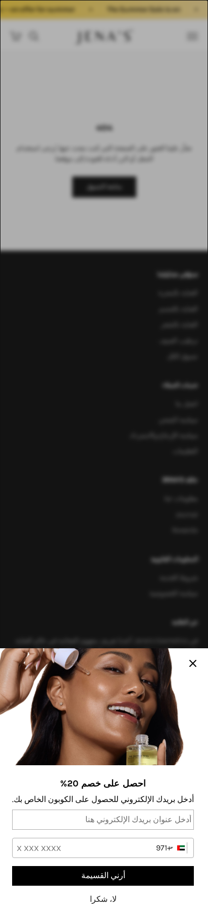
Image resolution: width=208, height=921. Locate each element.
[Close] (193, 663)
